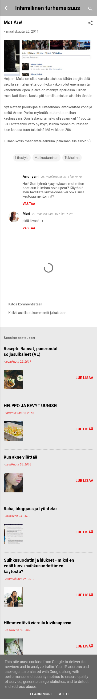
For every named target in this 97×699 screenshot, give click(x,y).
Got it (63, 694)
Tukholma (72, 158)
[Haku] (90, 9)
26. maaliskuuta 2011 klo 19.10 (61, 176)
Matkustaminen (46, 158)
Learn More (41, 694)
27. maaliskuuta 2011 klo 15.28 (52, 214)
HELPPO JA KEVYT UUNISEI (30, 405)
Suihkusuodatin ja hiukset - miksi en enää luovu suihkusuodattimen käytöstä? (39, 566)
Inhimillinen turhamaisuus (47, 8)
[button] (90, 23)
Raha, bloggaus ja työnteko (30, 508)
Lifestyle (21, 158)
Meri (26, 214)
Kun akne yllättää (20, 457)
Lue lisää (84, 378)
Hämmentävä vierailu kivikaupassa (37, 622)
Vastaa (29, 204)
